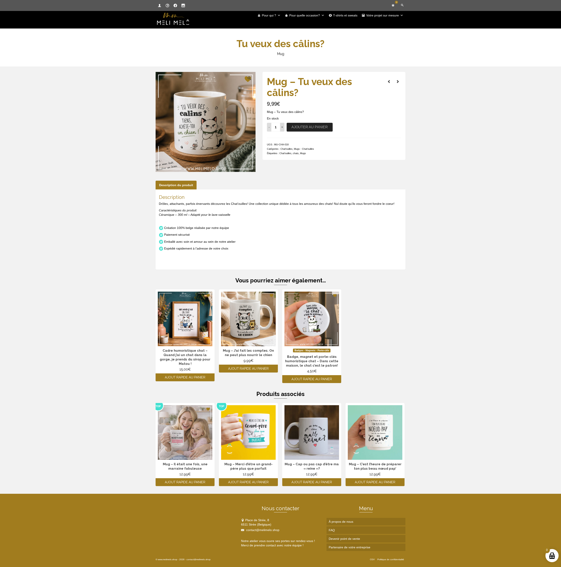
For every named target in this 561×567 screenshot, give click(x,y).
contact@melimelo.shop (262, 530)
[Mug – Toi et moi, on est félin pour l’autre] (389, 81)
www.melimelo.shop (167, 559)
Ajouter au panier (309, 127)
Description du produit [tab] (176, 185)
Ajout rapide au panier (185, 377)
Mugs (303, 153)
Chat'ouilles (286, 149)
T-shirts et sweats (345, 15)
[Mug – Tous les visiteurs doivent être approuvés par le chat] (397, 81)
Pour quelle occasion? (304, 15)
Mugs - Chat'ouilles (304, 149)
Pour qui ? (269, 15)
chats (296, 153)
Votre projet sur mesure (382, 15)
